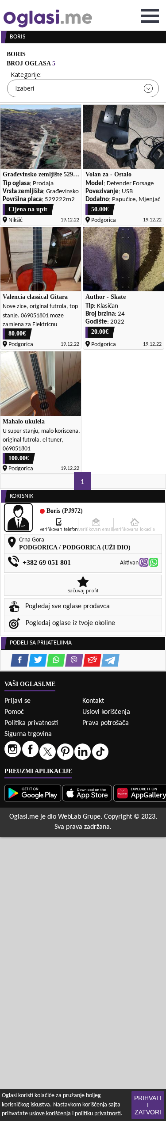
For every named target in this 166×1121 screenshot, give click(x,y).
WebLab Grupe (79, 816)
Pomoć (14, 712)
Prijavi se (17, 701)
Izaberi (24, 88)
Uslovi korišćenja (106, 712)
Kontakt (93, 701)
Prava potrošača (105, 723)
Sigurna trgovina (28, 734)
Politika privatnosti (31, 723)
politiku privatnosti (98, 1113)
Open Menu (150, 16)
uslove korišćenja (50, 1113)
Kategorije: (26, 74)
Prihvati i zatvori (148, 1105)
